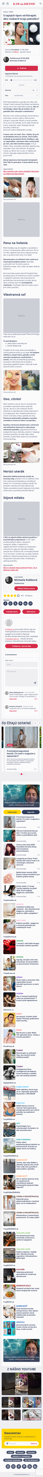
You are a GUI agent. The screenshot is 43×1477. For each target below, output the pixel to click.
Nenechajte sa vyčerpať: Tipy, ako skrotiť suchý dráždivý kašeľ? (26, 1055)
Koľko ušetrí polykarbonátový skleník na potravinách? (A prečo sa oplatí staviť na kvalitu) (28, 1145)
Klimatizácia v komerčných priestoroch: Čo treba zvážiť (27, 1216)
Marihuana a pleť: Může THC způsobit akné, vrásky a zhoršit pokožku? (28, 1035)
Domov (5, 11)
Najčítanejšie (12, 812)
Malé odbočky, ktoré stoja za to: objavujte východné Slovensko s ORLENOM (27, 1091)
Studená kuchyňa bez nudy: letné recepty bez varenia (27, 1289)
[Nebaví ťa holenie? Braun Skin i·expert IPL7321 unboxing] (11, 1415)
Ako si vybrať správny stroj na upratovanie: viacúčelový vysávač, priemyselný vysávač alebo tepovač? (27, 1183)
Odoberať (34, 1444)
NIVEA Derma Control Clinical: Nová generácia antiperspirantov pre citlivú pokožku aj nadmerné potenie (27, 1110)
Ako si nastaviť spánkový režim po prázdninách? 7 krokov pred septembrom (26, 998)
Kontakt (20, 1452)
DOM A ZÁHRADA (23, 1139)
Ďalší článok (31, 612)
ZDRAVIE (19, 941)
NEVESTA (19, 904)
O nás (10, 1452)
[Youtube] (13, 1466)
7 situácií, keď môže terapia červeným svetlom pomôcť (27, 944)
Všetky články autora (26, 588)
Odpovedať (13, 699)
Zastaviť (21, 85)
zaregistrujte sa (12, 639)
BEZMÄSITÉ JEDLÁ (23, 1286)
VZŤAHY (19, 977)
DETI (18, 1123)
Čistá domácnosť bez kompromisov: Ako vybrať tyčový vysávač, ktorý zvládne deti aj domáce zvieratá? (27, 1313)
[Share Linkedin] (25, 603)
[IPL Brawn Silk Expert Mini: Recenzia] (32, 1415)
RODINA (19, 993)
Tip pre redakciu (31, 1460)
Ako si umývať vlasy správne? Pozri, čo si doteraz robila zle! (20, 569)
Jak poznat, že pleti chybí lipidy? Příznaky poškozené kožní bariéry (27, 1018)
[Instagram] (8, 1466)
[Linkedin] (35, 1466)
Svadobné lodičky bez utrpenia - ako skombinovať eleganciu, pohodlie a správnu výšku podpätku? (28, 910)
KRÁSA (11, 11)
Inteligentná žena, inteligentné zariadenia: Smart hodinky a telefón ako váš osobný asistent (26, 1072)
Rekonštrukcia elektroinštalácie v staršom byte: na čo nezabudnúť (27, 1201)
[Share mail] (30, 603)
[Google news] (29, 1466)
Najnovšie (30, 812)
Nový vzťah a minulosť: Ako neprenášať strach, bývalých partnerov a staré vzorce (27, 983)
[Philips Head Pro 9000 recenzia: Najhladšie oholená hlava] (32, 1402)
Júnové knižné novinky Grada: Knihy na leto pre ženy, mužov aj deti (26, 1327)
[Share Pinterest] (20, 603)
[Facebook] (18, 1466)
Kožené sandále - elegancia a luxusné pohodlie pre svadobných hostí (27, 925)
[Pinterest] (24, 1466)
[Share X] (15, 603)
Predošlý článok (12, 612)
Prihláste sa (9, 629)
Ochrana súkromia (13, 1460)
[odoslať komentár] (35, 683)
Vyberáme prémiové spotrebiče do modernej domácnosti (26, 1274)
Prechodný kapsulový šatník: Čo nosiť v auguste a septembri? (27, 819)
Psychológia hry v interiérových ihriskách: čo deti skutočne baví (27, 1128)
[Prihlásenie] (3, 3)
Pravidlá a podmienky (21, 1456)
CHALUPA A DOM (23, 1233)
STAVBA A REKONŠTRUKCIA (27, 1196)
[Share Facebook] (5, 603)
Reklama (31, 1452)
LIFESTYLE (20, 1103)
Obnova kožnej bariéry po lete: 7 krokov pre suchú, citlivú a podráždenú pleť (27, 833)
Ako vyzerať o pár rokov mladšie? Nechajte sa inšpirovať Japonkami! (21, 172)
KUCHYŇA (20, 1269)
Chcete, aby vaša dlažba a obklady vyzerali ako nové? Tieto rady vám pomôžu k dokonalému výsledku (27, 1166)
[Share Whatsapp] (10, 603)
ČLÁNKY (19, 1050)
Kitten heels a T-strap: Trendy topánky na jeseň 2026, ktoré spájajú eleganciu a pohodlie (26, 889)
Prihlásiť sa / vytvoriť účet (21, 646)
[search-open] (7, 3)
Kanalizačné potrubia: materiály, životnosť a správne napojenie (25, 1238)
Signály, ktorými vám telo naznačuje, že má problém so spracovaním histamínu (27, 962)
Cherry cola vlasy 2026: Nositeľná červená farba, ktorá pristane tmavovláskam (26, 848)
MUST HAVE (21, 920)
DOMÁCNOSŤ (21, 1160)
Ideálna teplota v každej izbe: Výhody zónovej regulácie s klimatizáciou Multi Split (26, 1255)
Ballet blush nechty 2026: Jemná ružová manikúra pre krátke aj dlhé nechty (28, 874)
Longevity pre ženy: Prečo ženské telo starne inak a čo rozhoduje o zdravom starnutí (27, 861)
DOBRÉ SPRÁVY (22, 1087)
